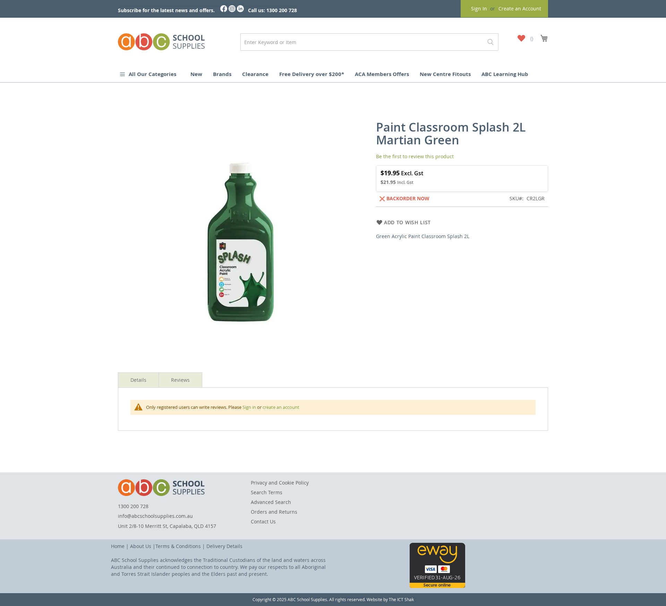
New (196, 74)
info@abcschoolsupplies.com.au (155, 516)
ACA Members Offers (382, 74)
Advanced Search (271, 502)
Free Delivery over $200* (311, 74)
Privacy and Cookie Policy (280, 482)
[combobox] (369, 42)
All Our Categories (153, 74)
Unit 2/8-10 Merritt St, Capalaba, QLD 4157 (167, 526)
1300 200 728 (133, 506)
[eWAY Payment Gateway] (437, 586)
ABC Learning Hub (504, 74)
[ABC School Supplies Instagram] (232, 10)
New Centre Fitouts (445, 74)
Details (138, 380)
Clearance (255, 74)
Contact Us (263, 521)
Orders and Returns (274, 511)
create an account (281, 407)
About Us (140, 546)
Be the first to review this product (415, 156)
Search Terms (266, 492)
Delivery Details (224, 546)
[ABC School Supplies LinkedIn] (240, 10)
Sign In (479, 8)
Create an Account (519, 8)
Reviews (180, 380)
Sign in (249, 407)
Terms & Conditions (178, 546)
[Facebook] (223, 10)
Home (118, 546)
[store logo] (161, 40)
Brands (222, 74)
